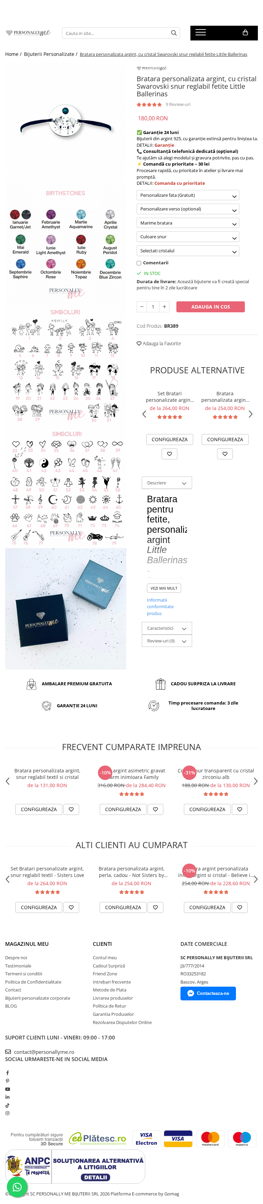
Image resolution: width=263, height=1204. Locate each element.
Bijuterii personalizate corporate (37, 998)
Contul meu (105, 957)
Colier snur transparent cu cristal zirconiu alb (216, 773)
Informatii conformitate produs (160, 606)
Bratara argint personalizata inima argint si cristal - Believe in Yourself (215, 871)
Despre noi (16, 957)
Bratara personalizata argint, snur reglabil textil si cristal (47, 773)
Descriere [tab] (156, 483)
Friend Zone (105, 974)
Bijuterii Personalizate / (51, 54)
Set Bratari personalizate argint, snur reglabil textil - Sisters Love (169, 396)
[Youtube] (7, 1089)
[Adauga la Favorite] (169, 453)
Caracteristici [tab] (160, 628)
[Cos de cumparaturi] (245, 32)
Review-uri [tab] (161, 641)
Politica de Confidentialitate (33, 982)
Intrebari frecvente (112, 982)
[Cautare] (174, 33)
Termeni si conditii (23, 974)
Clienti (102, 943)
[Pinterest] (7, 1081)
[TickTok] (7, 1105)
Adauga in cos (210, 306)
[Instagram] (7, 1113)
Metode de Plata (109, 990)
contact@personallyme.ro (43, 1051)
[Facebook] (7, 1073)
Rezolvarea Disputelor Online (122, 1022)
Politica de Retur (109, 1006)
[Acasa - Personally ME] (28, 33)
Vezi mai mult (164, 588)
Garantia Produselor (113, 1014)
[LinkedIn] (7, 1097)
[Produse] (202, 34)
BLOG (11, 1006)
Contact (13, 990)
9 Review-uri (178, 104)
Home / (14, 54)
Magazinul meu (27, 943)
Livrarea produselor (113, 998)
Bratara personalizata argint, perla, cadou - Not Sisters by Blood (225, 396)
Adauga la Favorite (161, 343)
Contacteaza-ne (213, 993)
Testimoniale (18, 966)
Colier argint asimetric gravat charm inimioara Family (131, 773)
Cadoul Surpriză (109, 966)
